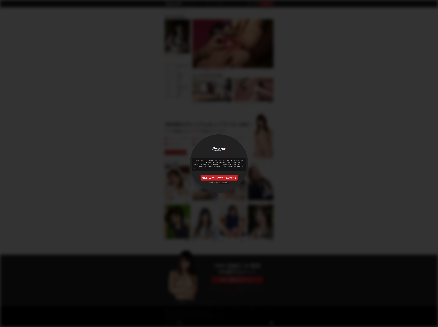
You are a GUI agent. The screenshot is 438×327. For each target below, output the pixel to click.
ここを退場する (224, 183)
